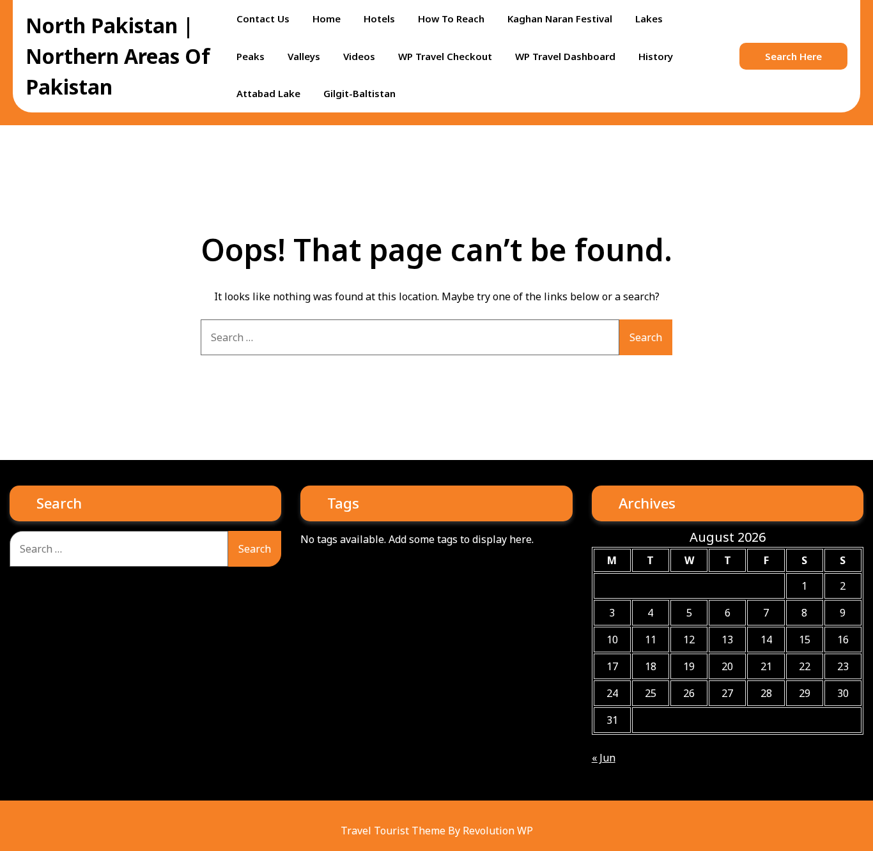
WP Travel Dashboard (565, 56)
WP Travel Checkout (445, 56)
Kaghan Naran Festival (559, 18)
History (655, 56)
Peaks (250, 56)
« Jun (603, 758)
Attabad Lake (268, 93)
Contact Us (263, 18)
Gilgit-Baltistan (359, 93)
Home (327, 18)
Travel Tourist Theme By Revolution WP (437, 831)
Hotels (379, 18)
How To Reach (451, 18)
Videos (359, 56)
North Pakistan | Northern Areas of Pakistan (118, 56)
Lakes (649, 18)
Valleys (304, 56)
